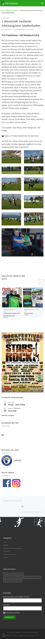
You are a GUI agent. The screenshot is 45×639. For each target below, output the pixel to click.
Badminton (18, 574)
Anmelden (9, 617)
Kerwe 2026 (12, 411)
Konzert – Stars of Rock (16, 405)
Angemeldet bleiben (12, 612)
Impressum (6, 551)
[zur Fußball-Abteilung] (13, 522)
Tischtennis (16, 581)
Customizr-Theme (34, 635)
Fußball (15, 10)
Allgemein (9, 10)
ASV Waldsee (16, 632)
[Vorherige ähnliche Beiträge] (36, 282)
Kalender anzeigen (8, 415)
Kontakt (5, 557)
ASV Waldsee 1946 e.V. (8, 438)
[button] (4, 635)
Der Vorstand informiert (13, 577)
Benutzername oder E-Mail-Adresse (16, 596)
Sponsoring (28, 313)
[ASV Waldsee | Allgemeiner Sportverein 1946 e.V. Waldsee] (3, 3)
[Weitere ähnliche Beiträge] (41, 282)
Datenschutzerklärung (9, 554)
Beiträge (5, 545)
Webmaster (8, 29)
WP (16, 635)
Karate (6, 581)
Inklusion (36, 577)
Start (3, 10)
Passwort (6, 604)
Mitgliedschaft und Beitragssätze (12, 548)
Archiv (5, 542)
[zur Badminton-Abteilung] (34, 522)
